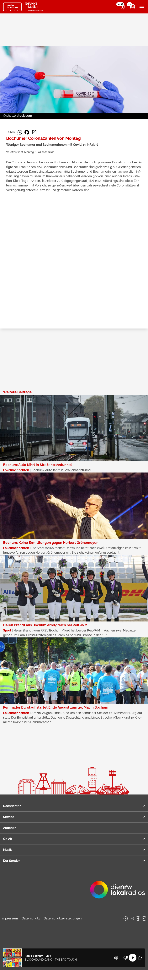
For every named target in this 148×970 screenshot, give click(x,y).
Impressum (10, 918)
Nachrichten (12, 806)
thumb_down (125, 957)
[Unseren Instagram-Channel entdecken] (144, 918)
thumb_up (139, 957)
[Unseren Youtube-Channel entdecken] (132, 918)
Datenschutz (31, 918)
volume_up (116, 958)
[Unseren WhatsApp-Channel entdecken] (125, 918)
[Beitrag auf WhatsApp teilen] (20, 132)
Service (8, 817)
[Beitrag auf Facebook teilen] (26, 132)
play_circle (132, 957)
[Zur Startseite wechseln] (12, 7)
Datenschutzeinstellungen (63, 918)
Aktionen (10, 828)
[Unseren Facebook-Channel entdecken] (138, 918)
